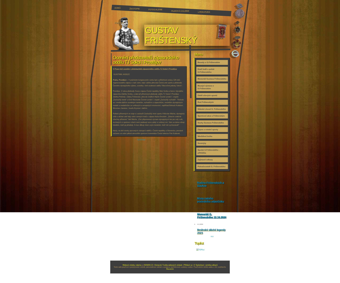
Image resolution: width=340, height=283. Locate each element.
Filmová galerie (180, 11)
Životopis (134, 9)
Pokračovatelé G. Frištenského (212, 166)
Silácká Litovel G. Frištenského (212, 109)
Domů (118, 8)
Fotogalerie (155, 9)
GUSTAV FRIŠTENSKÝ (171, 35)
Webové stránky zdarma (132, 265)
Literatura (204, 12)
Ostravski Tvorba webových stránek (168, 265)
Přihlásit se (188, 265)
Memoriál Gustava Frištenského (212, 79)
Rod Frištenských (206, 102)
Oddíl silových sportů (207, 95)
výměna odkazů (211, 265)
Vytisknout (141, 140)
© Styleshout (199, 265)
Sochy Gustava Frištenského (211, 123)
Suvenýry (202, 143)
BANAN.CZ (148, 265)
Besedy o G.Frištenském (209, 62)
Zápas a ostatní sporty (208, 129)
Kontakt (119, 23)
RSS (212, 236)
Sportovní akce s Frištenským (211, 116)
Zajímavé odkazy (205, 160)
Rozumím (170, 269)
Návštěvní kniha (205, 136)
